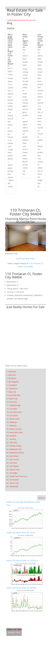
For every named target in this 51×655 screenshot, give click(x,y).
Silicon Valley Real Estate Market (20, 653)
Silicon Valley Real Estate (24, 643)
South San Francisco (18, 476)
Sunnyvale (14, 479)
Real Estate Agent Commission (25, 40)
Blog (9, 23)
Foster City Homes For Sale (18, 620)
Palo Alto (13, 442)
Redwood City (15, 449)
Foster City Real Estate (16, 615)
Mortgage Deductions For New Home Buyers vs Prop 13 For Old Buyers (10, 50)
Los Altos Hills (16, 412)
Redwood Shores (17, 452)
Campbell (12, 385)
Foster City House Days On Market (21, 588)
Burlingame (13, 381)
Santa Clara (15, 469)
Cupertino (12, 388)
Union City (14, 483)
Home (10, 28)
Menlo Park (14, 419)
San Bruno (14, 456)
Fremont (13, 402)
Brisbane (12, 378)
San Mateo (14, 466)
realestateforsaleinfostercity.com (21, 20)
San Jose (13, 463)
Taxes (10, 74)
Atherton (12, 371)
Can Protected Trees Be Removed (40, 40)
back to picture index (25, 258)
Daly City (12, 392)
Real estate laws (25, 62)
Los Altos (13, 408)
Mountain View (16, 432)
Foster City (13, 398)
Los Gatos (14, 415)
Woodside (14, 486)
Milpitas (13, 425)
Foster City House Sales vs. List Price (22, 560)
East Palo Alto (14, 395)
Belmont (12, 375)
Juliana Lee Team (14, 629)
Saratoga (13, 473)
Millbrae (13, 422)
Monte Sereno (16, 429)
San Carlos (14, 459)
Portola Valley (15, 446)
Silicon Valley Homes (26, 648)
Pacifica (13, 439)
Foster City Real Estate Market (19, 625)
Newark (13, 436)
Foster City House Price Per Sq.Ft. (20, 532)
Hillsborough (15, 405)
